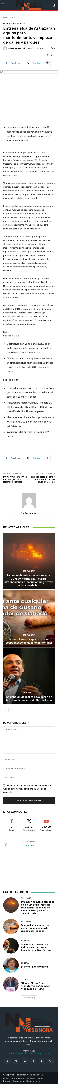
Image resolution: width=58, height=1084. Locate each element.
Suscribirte (46, 819)
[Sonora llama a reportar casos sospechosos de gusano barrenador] (29, 618)
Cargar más (28, 997)
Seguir (29, 819)
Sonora (25, 963)
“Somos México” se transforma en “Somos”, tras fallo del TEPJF (35, 986)
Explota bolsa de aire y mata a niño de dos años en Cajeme (43, 479)
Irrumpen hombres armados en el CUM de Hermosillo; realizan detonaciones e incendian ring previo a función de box (29, 580)
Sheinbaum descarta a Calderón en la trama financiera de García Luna (29, 698)
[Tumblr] (42, 1061)
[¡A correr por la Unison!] (11, 965)
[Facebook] (7, 1061)
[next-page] (10, 710)
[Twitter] (50, 1061)
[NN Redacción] (5, 48)
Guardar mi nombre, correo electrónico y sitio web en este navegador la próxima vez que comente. (27, 788)
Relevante (19, 23)
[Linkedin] (25, 1061)
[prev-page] (5, 710)
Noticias (14, 17)
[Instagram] (16, 1061)
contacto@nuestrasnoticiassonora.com (29, 1053)
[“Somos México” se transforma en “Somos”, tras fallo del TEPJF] (11, 984)
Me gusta (12, 819)
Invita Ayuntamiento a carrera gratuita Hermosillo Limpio (15, 479)
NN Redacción (18, 48)
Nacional (28, 693)
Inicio (5, 17)
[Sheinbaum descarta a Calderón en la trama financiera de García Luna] (29, 675)
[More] (47, 63)
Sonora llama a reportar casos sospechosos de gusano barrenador (29, 641)
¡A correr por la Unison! (34, 966)
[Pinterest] (33, 1061)
